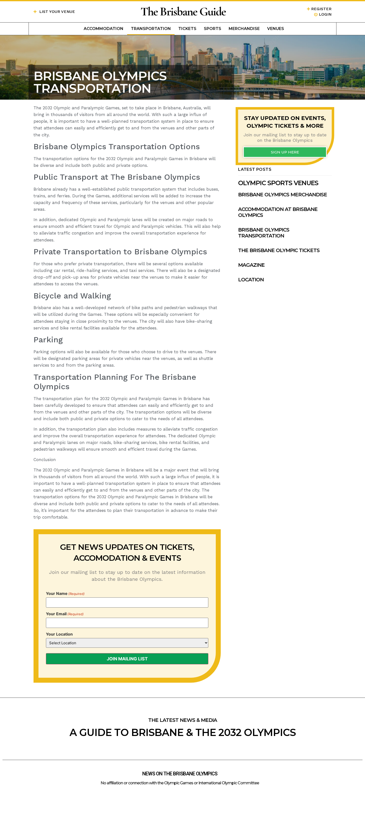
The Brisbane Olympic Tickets (279, 250)
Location (251, 280)
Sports (212, 28)
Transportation (151, 28)
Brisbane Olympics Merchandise (282, 195)
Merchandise (244, 28)
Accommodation (103, 28)
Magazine (251, 265)
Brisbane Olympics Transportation (263, 233)
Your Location (59, 634)
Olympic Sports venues (278, 183)
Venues (275, 28)
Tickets (187, 28)
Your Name (65, 593)
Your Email (65, 614)
